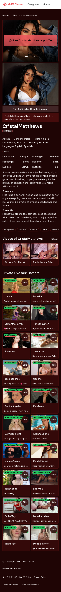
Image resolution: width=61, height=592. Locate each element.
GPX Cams (13, 4)
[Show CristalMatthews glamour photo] (34, 56)
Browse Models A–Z (12, 568)
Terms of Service (10, 585)
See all (54, 239)
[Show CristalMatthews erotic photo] (26, 56)
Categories (33, 4)
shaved (22, 229)
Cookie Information (30, 585)
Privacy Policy (40, 577)
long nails (9, 229)
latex (44, 229)
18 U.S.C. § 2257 (10, 577)
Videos (46, 4)
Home (6, 15)
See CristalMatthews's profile (33, 41)
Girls (15, 15)
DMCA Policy (25, 577)
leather (33, 229)
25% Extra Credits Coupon (34, 110)
